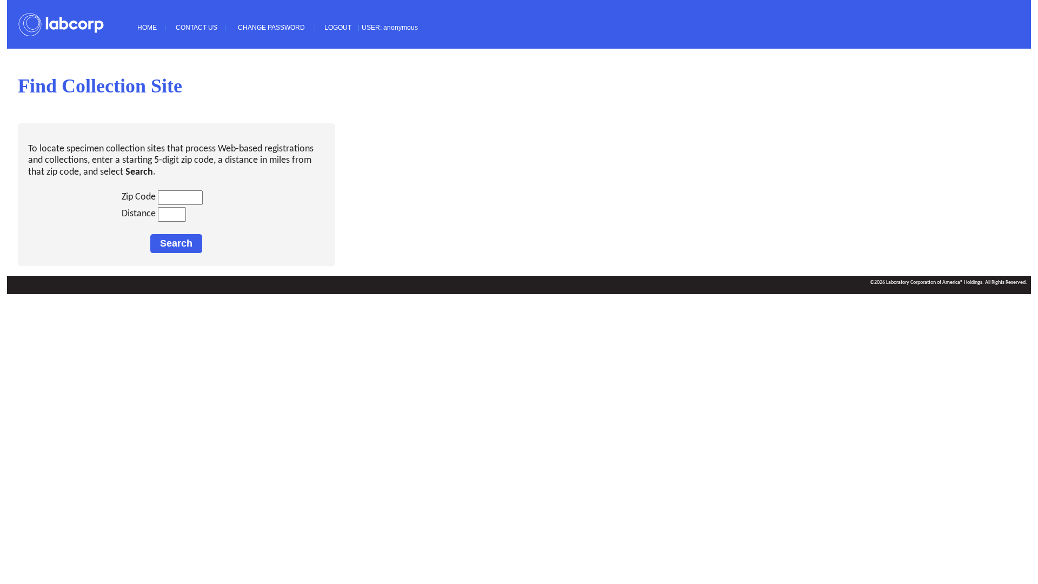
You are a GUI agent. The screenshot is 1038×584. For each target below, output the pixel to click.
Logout (337, 27)
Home (147, 27)
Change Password (271, 27)
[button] (176, 244)
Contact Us (196, 27)
